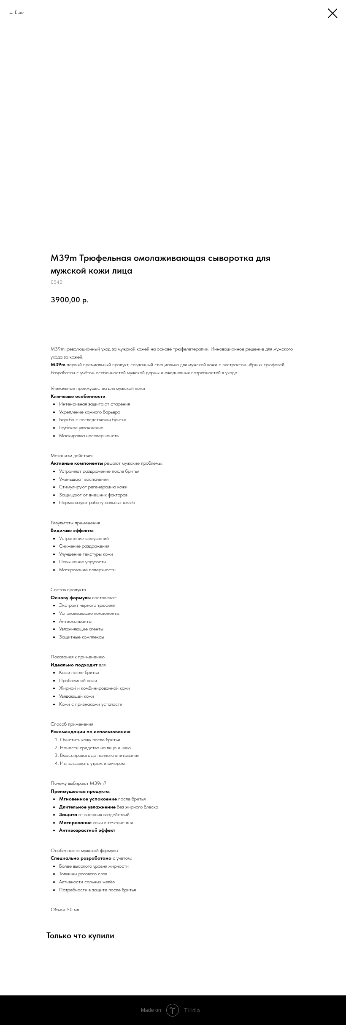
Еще (19, 12)
